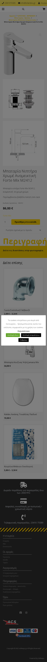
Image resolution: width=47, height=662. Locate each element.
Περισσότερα (24, 331)
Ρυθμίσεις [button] (23, 340)
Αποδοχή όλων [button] (12, 335)
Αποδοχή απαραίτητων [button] (31, 335)
